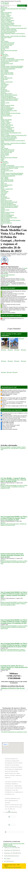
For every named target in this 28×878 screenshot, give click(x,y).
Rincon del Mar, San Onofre (7, 74)
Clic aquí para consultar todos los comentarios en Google (14, 731)
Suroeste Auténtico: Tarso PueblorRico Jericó (11, 25)
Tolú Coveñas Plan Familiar (7, 72)
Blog (2, 117)
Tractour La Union (5, 27)
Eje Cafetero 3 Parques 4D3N (7, 58)
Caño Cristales (4, 85)
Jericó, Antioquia (4, 41)
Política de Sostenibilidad (6, 109)
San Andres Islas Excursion (7, 63)
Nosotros (3, 104)
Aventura (3, 101)
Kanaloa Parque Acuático (6, 93)
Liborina (2, 51)
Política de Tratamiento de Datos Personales (10, 113)
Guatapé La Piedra (5, 14)
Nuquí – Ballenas (4, 71)
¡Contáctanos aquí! (14, 441)
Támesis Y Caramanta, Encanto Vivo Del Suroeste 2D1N (14, 28)
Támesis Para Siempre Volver (7, 24)
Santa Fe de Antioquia (6, 19)
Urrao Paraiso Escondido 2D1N (8, 32)
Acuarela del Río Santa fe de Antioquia (9, 98)
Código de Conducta (5, 106)
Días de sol (3, 92)
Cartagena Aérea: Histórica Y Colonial (9, 61)
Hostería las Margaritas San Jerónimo (9, 100)
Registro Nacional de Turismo (7, 105)
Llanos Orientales (5, 84)
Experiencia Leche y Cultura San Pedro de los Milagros (13, 36)
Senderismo (3, 87)
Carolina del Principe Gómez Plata (8, 29)
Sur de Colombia (4, 70)
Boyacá (2, 80)
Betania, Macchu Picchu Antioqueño (9, 50)
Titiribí (2, 53)
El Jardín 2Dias (4, 54)
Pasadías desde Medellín (6, 12)
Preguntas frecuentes (5, 114)
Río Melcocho (4, 89)
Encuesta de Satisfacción (6, 115)
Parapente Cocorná (5, 102)
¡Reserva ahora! (14, 325)
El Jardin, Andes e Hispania (7, 17)
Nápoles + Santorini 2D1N (7, 81)
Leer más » (3, 484)
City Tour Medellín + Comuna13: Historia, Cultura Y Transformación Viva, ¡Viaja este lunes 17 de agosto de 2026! (13, 479)
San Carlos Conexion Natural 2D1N (9, 30)
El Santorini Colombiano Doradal (8, 97)
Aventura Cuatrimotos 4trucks (7, 20)
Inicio (2, 11)
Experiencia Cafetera (5, 16)
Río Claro (3, 49)
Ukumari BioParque (5, 91)
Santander (3, 64)
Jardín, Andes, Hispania (6, 37)
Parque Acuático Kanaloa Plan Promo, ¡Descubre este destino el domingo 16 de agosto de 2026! (12, 555)
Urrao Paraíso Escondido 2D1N (8, 68)
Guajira (2, 75)
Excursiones (3, 57)
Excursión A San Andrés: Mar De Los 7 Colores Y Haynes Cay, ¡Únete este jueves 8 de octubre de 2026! (14, 667)
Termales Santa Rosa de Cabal (7, 42)
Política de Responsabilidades (7, 108)
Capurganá (3, 83)
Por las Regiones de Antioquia (7, 23)
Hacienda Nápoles (5, 47)
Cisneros (3, 40)
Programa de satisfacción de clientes (9, 110)
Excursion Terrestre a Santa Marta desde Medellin (12, 66)
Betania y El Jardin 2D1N (6, 78)
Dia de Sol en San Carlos (6, 45)
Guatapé (2, 38)
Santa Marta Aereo (5, 62)
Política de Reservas (5, 111)
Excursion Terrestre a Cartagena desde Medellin (11, 67)
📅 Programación (5, 55)
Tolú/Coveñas (4, 76)
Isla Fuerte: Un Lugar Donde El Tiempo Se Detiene (12, 59)
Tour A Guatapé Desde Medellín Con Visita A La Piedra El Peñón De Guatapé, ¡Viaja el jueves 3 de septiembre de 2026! (14, 518)
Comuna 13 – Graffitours (6, 21)
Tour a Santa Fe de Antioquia (7, 44)
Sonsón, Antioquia (5, 46)
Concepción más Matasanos (7, 96)
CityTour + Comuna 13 (6, 15)
